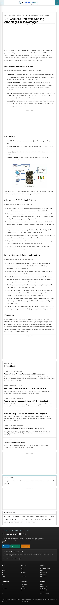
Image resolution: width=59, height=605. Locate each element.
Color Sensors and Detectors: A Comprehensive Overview (25, 388)
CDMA (3, 591)
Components (18, 385)
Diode (46, 519)
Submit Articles (44, 591)
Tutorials (23, 565)
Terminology (12, 15)
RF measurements (35, 519)
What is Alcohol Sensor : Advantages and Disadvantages (24, 374)
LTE (31, 481)
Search (23, 586)
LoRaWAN (4, 577)
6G (22, 570)
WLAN (34, 481)
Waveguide (6, 483)
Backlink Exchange (44, 593)
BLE (28, 516)
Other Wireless (20, 15)
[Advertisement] (29, 35)
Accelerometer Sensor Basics (14, 443)
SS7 (50, 519)
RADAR (48, 481)
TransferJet (22, 516)
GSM (23, 481)
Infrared (27, 519)
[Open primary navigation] (2, 2)
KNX (26, 522)
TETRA (52, 516)
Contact (23, 591)
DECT (5, 516)
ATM (13, 516)
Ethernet (47, 516)
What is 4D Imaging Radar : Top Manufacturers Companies (25, 414)
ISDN (9, 516)
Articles (4, 565)
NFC (23, 519)
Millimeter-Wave (44, 572)
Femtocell (32, 516)
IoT (44, 481)
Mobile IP (33, 522)
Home (5, 15)
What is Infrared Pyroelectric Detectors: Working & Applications (27, 401)
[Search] (57, 2)
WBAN (17, 516)
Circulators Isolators (45, 568)
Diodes (42, 570)
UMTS (27, 481)
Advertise (23, 588)
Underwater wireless (9, 519)
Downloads (24, 584)
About (41, 584)
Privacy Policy (43, 586)
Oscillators (43, 574)
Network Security (15, 522)
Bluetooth (18, 481)
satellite (53, 481)
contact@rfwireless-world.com (11, 559)
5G (4, 481)
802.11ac (40, 481)
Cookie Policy (43, 588)
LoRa (19, 519)
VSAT (42, 519)
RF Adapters (43, 577)
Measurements (18, 371)
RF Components (19, 398)
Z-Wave (13, 481)
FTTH (22, 522)
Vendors (7, 411)
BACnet (42, 516)
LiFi (16, 519)
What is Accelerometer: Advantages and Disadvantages (24, 428)
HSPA (37, 516)
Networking (7, 522)
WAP (29, 522)
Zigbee (8, 481)
